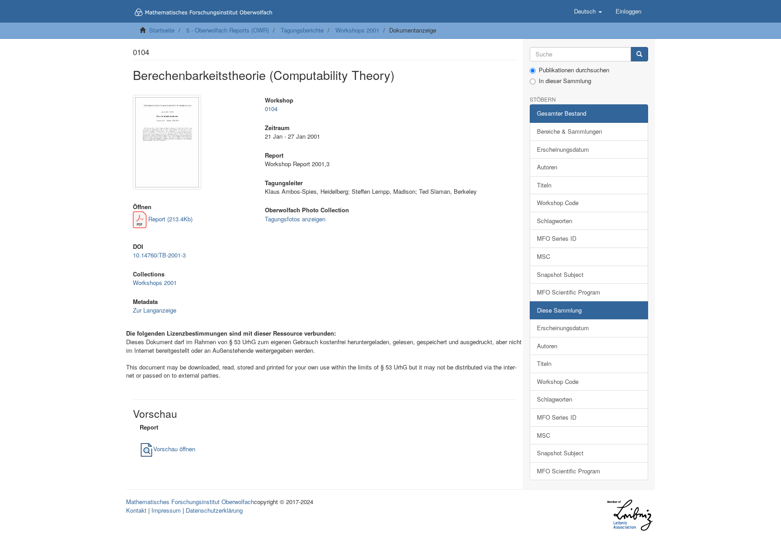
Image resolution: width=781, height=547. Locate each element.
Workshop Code (558, 202)
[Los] (639, 54)
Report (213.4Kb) (169, 219)
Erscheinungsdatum (563, 149)
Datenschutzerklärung (214, 510)
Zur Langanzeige (154, 310)
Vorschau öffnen (174, 448)
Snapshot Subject (560, 274)
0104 (271, 108)
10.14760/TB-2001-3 (159, 255)
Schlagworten (554, 220)
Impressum (166, 510)
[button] (588, 11)
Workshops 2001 (357, 30)
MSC (543, 256)
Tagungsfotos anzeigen (295, 219)
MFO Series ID (556, 238)
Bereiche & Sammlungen (569, 131)
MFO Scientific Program (568, 292)
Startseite (161, 30)
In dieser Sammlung (565, 81)
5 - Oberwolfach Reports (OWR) (227, 30)
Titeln (544, 185)
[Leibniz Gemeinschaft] (629, 515)
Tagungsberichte (302, 30)
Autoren (547, 167)
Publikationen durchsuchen (574, 70)
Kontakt (136, 510)
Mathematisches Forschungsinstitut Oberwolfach (190, 501)
